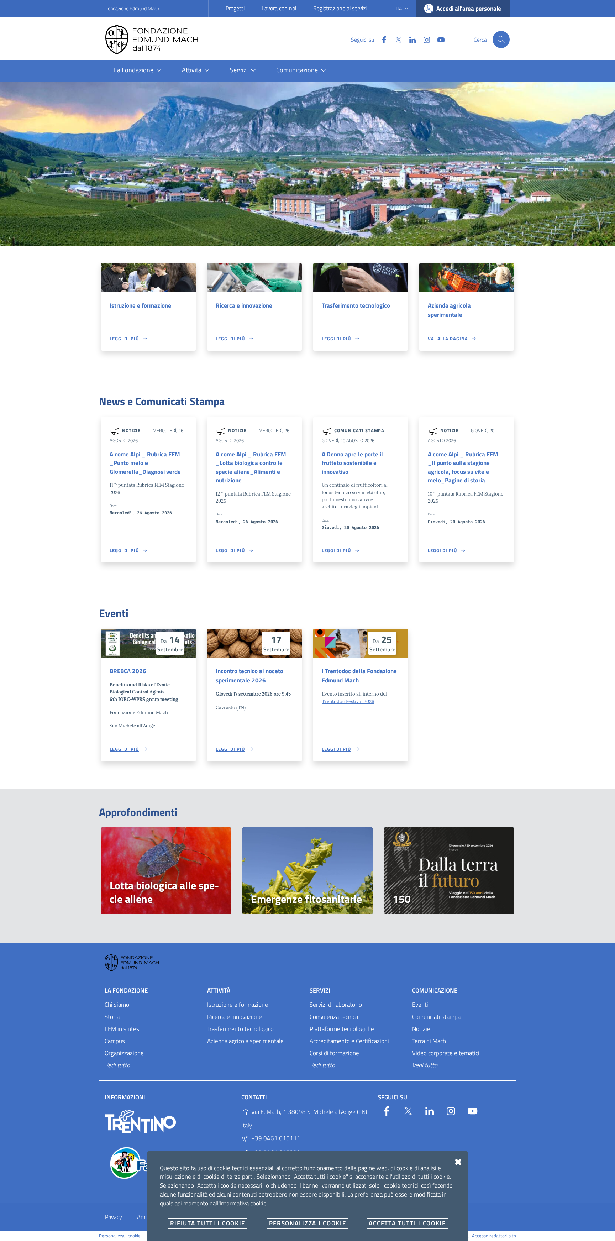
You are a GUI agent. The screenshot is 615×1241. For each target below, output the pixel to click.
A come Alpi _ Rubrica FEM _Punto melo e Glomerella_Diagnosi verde (145, 463)
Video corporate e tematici (445, 1053)
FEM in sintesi (123, 1028)
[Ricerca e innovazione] (254, 277)
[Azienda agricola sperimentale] (466, 277)
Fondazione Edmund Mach (132, 8)
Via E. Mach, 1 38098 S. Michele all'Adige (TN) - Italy (306, 1119)
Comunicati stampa (359, 430)
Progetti (235, 8)
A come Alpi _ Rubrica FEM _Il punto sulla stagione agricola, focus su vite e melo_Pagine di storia (463, 467)
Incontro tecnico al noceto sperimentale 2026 (249, 675)
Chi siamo (117, 1004)
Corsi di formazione (334, 1053)
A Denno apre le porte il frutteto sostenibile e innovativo (352, 463)
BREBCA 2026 (128, 671)
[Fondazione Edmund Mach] (158, 39)
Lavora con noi (279, 8)
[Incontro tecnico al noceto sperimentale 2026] (254, 643)
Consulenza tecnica (334, 1016)
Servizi (320, 990)
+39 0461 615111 (275, 1138)
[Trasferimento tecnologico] (360, 277)
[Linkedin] (410, 39)
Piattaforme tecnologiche (342, 1028)
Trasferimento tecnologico (356, 305)
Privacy (113, 1217)
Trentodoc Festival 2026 (348, 701)
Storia (112, 1016)
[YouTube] (438, 39)
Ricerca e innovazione (244, 305)
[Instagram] (424, 39)
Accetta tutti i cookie (407, 1223)
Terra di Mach (429, 1041)
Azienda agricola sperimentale (449, 310)
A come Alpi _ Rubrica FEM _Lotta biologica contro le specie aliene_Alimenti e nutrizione (251, 467)
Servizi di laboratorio (336, 1004)
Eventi (420, 1004)
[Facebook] (381, 39)
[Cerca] (501, 39)
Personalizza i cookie (120, 1235)
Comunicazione (434, 990)
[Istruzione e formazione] (148, 277)
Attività (218, 990)
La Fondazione (126, 990)
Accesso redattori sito (494, 1235)
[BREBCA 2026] (148, 643)
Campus (115, 1041)
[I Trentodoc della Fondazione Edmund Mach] (360, 643)
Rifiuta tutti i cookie (207, 1223)
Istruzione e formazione (140, 305)
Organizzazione (124, 1053)
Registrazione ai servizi (340, 8)
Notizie (131, 430)
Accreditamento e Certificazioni (349, 1041)
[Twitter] (395, 39)
